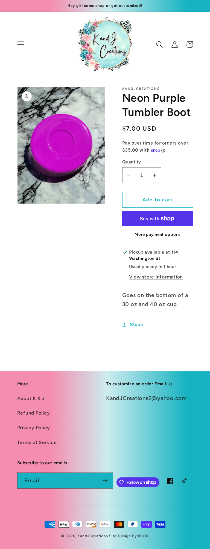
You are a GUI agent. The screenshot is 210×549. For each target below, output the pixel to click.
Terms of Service (37, 442)
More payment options (157, 234)
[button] (20, 44)
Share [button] (137, 324)
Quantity (131, 162)
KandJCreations (92, 536)
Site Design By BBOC (129, 536)
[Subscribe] (105, 480)
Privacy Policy (33, 427)
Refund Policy (33, 413)
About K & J (31, 398)
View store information (156, 277)
